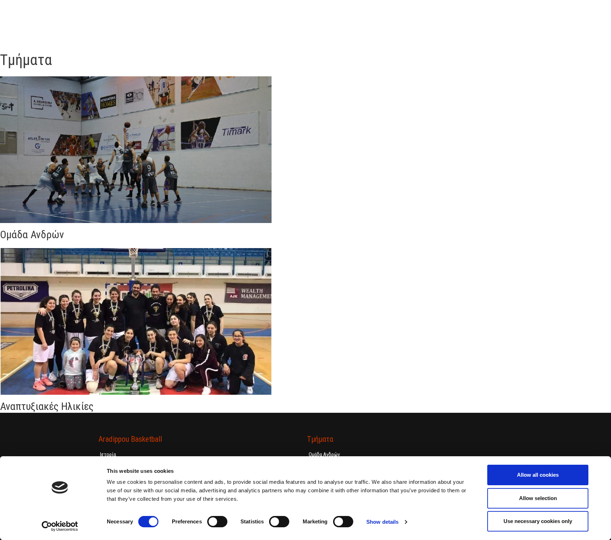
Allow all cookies (538, 475)
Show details (382, 522)
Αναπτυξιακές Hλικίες (47, 406)
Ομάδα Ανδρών (32, 234)
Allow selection (538, 498)
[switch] (217, 521)
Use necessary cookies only (538, 521)
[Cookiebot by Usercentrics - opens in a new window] (60, 526)
